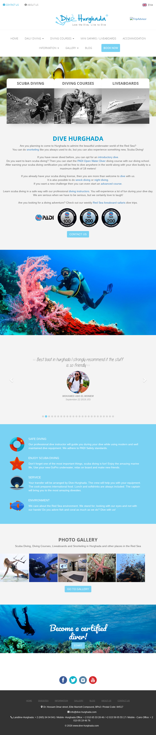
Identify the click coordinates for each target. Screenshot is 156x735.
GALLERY (71, 48)
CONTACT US (12, 4)
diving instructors (79, 191)
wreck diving (83, 179)
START (78, 645)
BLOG (88, 48)
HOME (14, 38)
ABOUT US (32, 4)
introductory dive (108, 157)
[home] (66, 20)
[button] (11, 379)
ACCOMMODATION (134, 38)
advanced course (111, 183)
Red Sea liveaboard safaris (109, 202)
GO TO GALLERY (78, 589)
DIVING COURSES (61, 38)
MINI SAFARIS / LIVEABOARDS (98, 38)
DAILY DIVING (33, 38)
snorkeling (33, 149)
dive (122, 176)
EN (149, 5)
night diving (101, 179)
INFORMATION (48, 48)
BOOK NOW (110, 48)
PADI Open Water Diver (91, 160)
